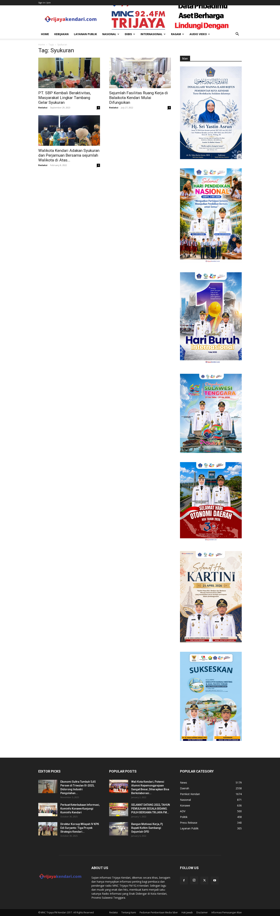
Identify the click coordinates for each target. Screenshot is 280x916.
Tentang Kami (128, 912)
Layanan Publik (85, 34)
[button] (237, 34)
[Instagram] (194, 880)
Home (45, 34)
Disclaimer (202, 912)
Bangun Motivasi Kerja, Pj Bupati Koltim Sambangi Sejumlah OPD (147, 828)
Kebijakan (61, 34)
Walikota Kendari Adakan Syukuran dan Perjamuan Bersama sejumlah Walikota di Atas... (68, 155)
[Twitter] (204, 880)
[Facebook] (184, 880)
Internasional (151, 34)
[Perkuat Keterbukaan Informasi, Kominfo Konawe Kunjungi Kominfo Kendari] (47, 809)
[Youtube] (214, 880)
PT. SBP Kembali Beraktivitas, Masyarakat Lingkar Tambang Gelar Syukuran (64, 98)
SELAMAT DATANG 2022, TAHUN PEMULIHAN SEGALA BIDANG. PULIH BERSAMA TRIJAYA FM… (150, 808)
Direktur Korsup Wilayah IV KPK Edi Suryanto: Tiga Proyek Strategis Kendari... (79, 828)
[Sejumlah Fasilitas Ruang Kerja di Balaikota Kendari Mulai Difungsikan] (140, 73)
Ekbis (128, 34)
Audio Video (198, 34)
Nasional (109, 34)
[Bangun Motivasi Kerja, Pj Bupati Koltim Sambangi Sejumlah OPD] (118, 828)
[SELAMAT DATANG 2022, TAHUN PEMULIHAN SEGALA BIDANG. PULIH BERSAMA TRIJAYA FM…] (118, 809)
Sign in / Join (44, 2)
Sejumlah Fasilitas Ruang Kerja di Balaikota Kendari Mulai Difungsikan (138, 98)
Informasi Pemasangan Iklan (226, 912)
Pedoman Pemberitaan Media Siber (159, 912)
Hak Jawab (187, 912)
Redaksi (42, 107)
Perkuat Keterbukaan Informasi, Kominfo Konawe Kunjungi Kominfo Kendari (80, 808)
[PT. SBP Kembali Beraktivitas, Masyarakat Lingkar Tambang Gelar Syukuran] (69, 73)
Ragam (176, 34)
